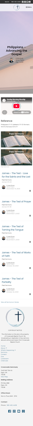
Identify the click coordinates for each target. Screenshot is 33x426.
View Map (4, 377)
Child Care (4, 361)
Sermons (4, 352)
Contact (4, 354)
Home (3, 346)
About (3, 348)
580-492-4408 (15, 2)
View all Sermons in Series (10, 302)
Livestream (5, 358)
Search (7, 2)
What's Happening (7, 350)
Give (2, 356)
